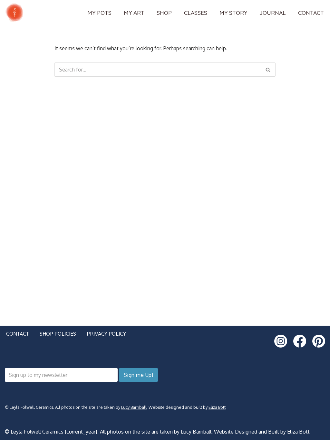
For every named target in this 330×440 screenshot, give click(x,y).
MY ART (134, 12)
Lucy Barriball (134, 407)
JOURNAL (272, 12)
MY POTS (99, 12)
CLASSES (195, 12)
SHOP (164, 12)
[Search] (268, 69)
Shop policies (58, 333)
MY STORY (233, 12)
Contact (17, 333)
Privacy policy (106, 333)
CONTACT (311, 12)
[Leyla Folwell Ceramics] (14, 12)
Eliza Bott (217, 407)
